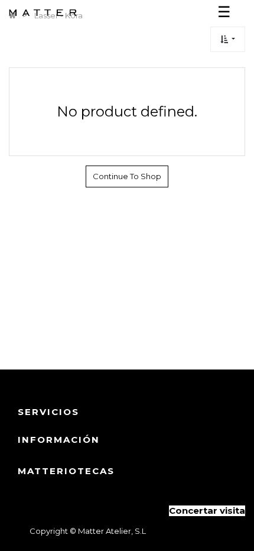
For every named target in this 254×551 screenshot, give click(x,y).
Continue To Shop (127, 176)
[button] (227, 39)
